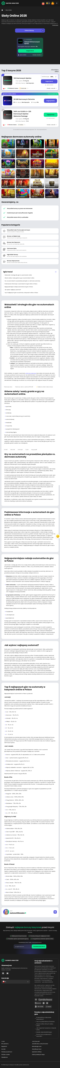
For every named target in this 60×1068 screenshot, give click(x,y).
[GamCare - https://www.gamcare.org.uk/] (38, 1003)
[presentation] (30, 946)
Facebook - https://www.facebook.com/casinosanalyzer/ (3, 973)
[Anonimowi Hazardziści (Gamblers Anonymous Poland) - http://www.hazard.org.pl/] (47, 1003)
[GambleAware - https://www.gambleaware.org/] (45, 999)
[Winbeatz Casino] (30, 47)
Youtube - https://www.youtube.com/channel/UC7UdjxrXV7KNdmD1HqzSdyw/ (7, 973)
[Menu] (57, 3)
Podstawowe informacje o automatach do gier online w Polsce (21, 284)
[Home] (2, 10)
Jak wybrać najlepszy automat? (13, 289)
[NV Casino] (30, 100)
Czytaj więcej (55, 25)
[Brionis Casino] (30, 118)
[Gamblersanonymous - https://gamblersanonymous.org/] (43, 1003)
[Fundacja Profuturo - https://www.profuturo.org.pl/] (39, 1006)
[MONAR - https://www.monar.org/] (48, 1006)
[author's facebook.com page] (55, 912)
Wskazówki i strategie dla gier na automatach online (18, 275)
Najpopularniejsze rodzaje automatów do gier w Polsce (19, 286)
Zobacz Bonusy (29, 30)
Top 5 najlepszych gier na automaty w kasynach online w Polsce (21, 292)
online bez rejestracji (30, 373)
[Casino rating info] (27, 88)
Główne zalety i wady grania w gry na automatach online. (19, 278)
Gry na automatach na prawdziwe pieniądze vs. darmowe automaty (22, 281)
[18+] (35, 999)
